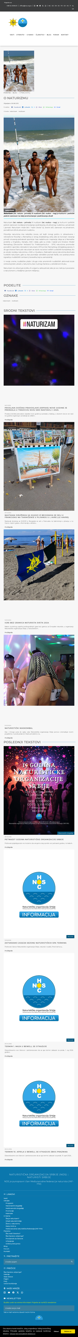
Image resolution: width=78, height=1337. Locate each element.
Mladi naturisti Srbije (14, 1221)
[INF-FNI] (13, 22)
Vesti (12, 35)
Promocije (10, 1211)
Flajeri (6, 1279)
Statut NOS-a (11, 1226)
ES (59, 6)
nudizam (22, 111)
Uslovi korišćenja (10, 1284)
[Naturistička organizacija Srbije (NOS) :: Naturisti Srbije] (22, 22)
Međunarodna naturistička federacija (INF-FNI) (24, 1229)
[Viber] (45, 5)
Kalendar (9, 1213)
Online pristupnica (13, 1244)
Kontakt (64, 35)
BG (50, 6)
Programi (9, 1203)
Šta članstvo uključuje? (15, 1236)
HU (68, 6)
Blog (49, 35)
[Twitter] (42, 5)
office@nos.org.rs (26, 6)
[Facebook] (40, 5)
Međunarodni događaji (15, 1208)
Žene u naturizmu (13, 1224)
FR (62, 6)
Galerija (6, 1274)
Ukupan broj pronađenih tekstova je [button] (22, 1334)
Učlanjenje (10, 1241)
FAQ (5, 1281)
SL (73, 6)
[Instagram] (34, 5)
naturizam (14, 111)
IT (70, 6)
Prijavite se (8, 2)
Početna (7, 93)
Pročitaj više (9, 419)
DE (53, 6)
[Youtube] (37, 5)
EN (56, 6)
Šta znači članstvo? (13, 1233)
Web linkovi (8, 1277)
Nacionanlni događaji (14, 1206)
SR (73, 9)
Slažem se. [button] (68, 1331)
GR (65, 6)
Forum (56, 35)
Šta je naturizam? (12, 1218)
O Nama (30, 35)
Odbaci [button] (56, 1331)
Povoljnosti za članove (14, 1239)
